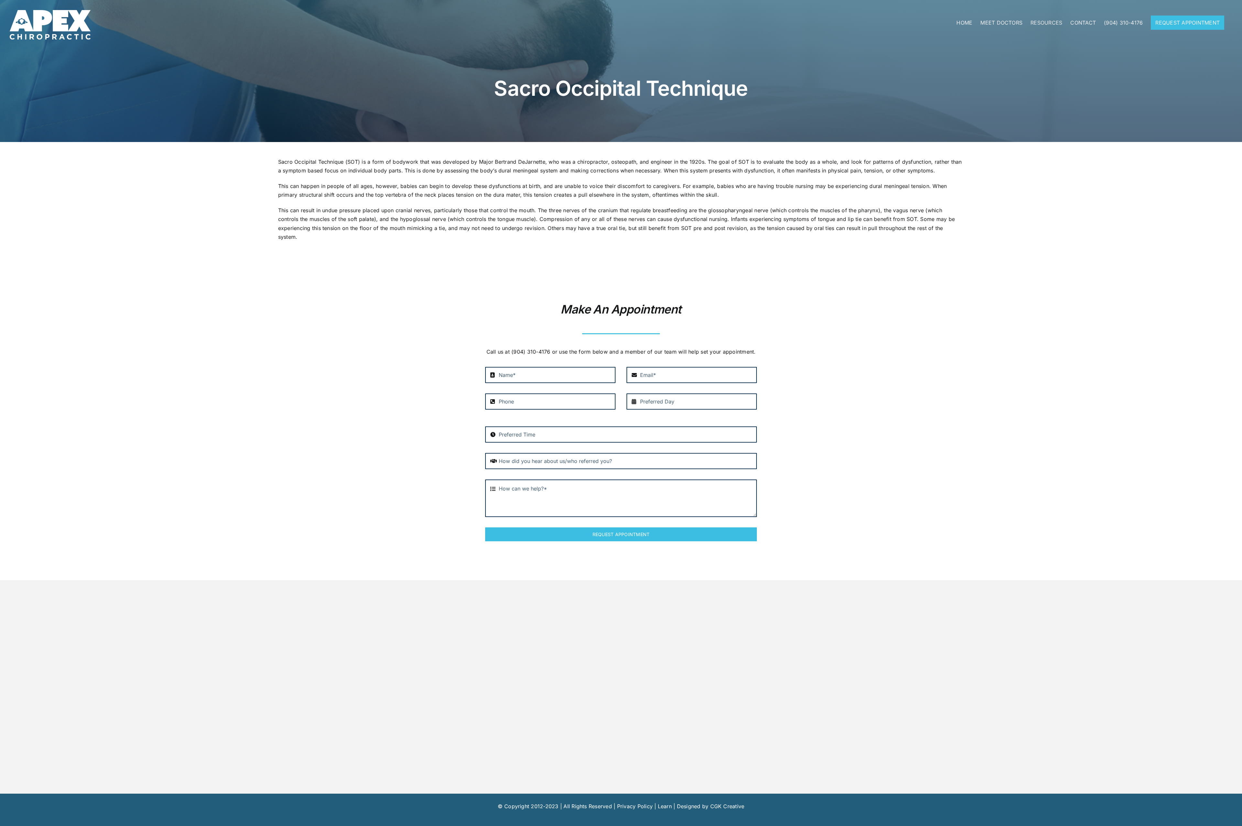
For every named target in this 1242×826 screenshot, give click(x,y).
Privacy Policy (635, 806)
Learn (665, 806)
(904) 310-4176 (530, 351)
